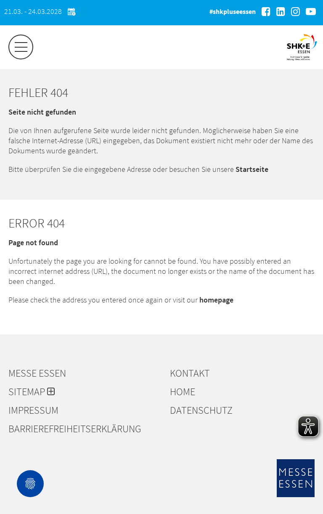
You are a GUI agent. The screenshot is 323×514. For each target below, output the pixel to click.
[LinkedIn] (280, 11)
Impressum (33, 410)
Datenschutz (201, 410)
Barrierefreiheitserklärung (74, 429)
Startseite (252, 169)
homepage (216, 300)
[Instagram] (295, 11)
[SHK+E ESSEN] (301, 61)
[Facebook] (266, 11)
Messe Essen (37, 373)
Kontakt (190, 373)
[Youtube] (311, 11)
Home (182, 392)
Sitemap (27, 392)
